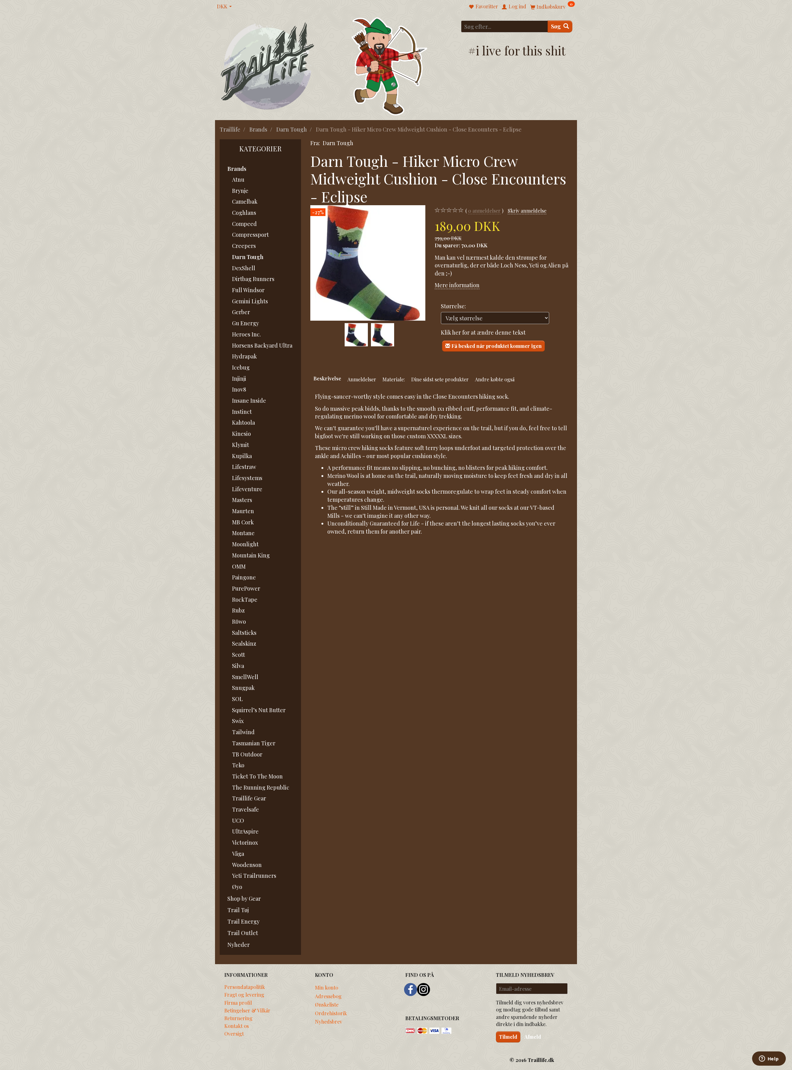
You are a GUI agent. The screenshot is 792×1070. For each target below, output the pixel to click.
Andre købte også (494, 379)
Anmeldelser (361, 379)
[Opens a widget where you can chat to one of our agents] (769, 1059)
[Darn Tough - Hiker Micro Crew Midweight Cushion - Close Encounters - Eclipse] (367, 262)
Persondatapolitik (244, 986)
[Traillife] (268, 65)
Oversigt (234, 1033)
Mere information (457, 285)
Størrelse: (453, 306)
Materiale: (393, 379)
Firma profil (238, 1002)
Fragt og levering (244, 994)
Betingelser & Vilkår (247, 1010)
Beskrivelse (327, 378)
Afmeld (532, 1036)
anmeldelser (484, 210)
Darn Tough (338, 143)
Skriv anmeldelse (527, 210)
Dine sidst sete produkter (440, 379)
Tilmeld (508, 1036)
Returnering (238, 1018)
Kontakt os (236, 1025)
